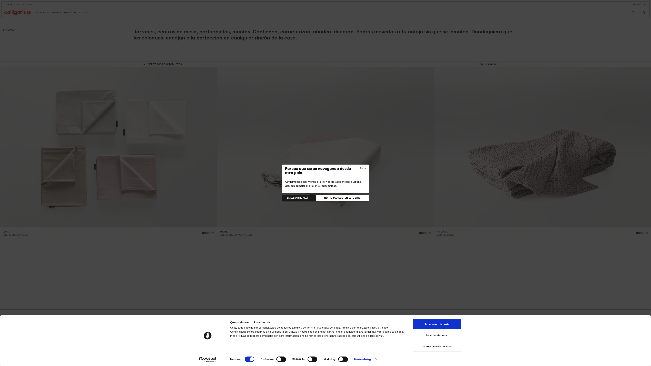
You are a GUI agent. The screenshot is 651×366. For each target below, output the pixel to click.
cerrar (362, 168)
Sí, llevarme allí (297, 198)
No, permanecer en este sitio (342, 198)
